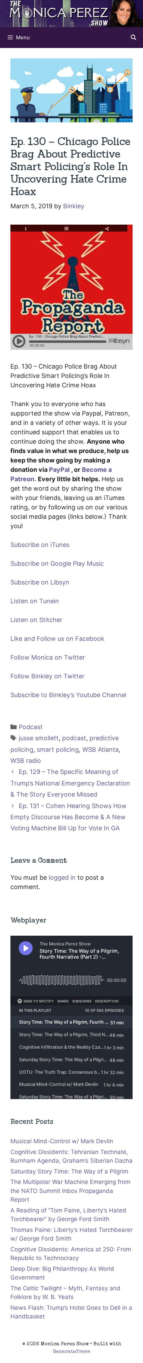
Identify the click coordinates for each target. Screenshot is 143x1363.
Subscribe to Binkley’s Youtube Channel (68, 695)
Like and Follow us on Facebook (57, 638)
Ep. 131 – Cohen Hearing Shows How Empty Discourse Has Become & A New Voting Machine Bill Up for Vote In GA (68, 817)
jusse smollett (39, 738)
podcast (74, 738)
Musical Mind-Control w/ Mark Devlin (61, 1141)
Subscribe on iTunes (39, 544)
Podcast (31, 727)
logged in (62, 877)
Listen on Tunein (34, 601)
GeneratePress (71, 1351)
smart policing (58, 749)
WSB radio (25, 760)
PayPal (59, 469)
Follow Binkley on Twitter (47, 676)
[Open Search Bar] (133, 37)
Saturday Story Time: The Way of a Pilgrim (69, 1171)
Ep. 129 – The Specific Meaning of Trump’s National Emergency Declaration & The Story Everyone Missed (70, 783)
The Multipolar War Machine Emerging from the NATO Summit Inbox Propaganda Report (70, 1190)
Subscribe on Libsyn (39, 582)
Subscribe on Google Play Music (57, 563)
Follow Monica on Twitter (47, 657)
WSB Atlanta (100, 749)
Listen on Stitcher (36, 619)
